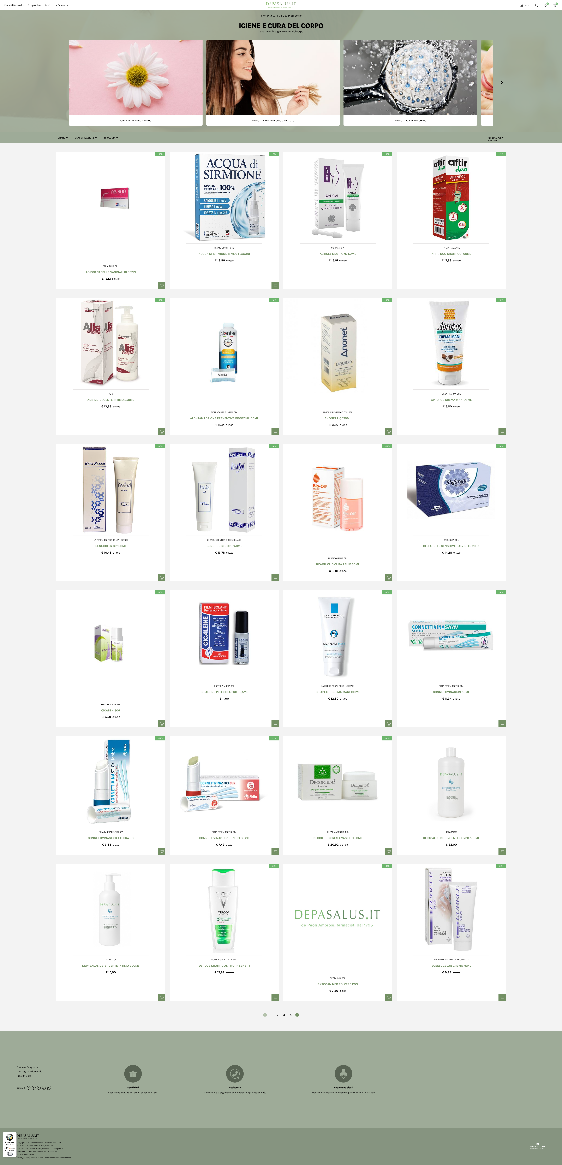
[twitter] (39, 1088)
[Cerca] (536, 5)
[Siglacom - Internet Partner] (537, 1149)
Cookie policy (37, 1158)
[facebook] (34, 1088)
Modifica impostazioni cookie (58, 1158)
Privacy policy (23, 1158)
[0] (545, 5)
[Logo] (281, 4)
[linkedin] (28, 1088)
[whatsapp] (49, 1088)
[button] (60, 82)
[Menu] (15, 1134)
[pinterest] (44, 1088)
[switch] (10, 1154)
